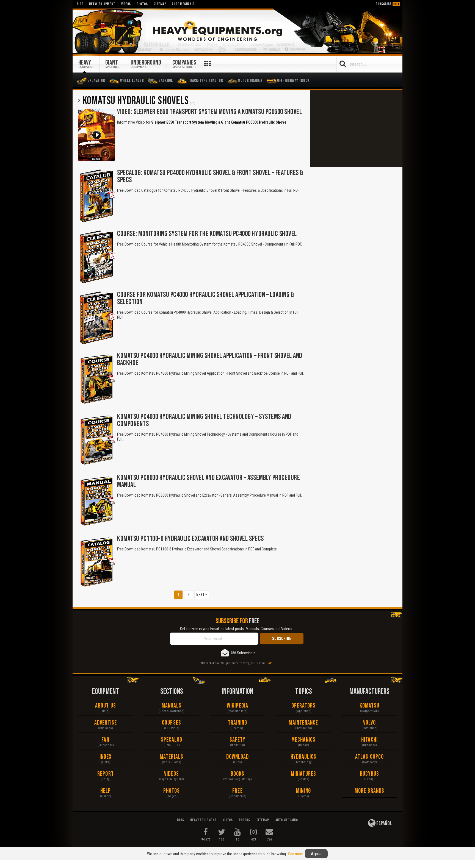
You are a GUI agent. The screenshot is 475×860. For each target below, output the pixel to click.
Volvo (369, 723)
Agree (316, 853)
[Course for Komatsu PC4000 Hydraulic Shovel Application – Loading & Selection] (97, 317)
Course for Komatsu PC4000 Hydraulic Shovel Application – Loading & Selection (205, 298)
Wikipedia (237, 705)
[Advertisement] (356, 128)
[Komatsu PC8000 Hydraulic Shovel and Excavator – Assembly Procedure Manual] (97, 500)
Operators (303, 705)
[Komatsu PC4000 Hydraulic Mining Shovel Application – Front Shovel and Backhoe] (97, 378)
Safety (238, 740)
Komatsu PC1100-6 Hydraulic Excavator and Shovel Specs (190, 539)
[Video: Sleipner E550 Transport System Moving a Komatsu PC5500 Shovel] (97, 134)
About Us (105, 705)
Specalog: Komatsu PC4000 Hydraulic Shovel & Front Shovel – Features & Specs (210, 176)
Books (238, 774)
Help (105, 791)
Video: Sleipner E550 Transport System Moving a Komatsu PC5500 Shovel (209, 112)
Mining (303, 791)
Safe (269, 663)
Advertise (105, 723)
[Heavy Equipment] (237, 31)
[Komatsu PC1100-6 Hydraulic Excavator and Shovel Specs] (97, 561)
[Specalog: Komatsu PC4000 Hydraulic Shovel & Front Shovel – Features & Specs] (97, 195)
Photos (171, 791)
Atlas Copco (369, 757)
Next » (201, 595)
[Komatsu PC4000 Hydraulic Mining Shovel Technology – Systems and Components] (97, 439)
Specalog (172, 740)
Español (383, 823)
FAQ (105, 740)
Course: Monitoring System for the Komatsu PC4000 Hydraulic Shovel (207, 234)
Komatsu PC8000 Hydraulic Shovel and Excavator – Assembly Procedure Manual (208, 481)
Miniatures (303, 774)
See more (295, 854)
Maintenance (303, 723)
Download (237, 757)
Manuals (172, 705)
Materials (171, 757)
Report (105, 774)
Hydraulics (304, 757)
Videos (171, 774)
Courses (171, 723)
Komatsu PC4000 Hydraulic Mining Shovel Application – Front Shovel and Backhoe (209, 359)
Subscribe (387, 4)
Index (106, 757)
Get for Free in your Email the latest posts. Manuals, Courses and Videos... (237, 629)
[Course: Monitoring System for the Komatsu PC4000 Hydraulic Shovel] (97, 256)
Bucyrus (369, 774)
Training (237, 723)
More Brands (369, 791)
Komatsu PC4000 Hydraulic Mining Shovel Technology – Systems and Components (204, 420)
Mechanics (303, 740)
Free (237, 791)
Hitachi (369, 740)
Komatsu (370, 705)
